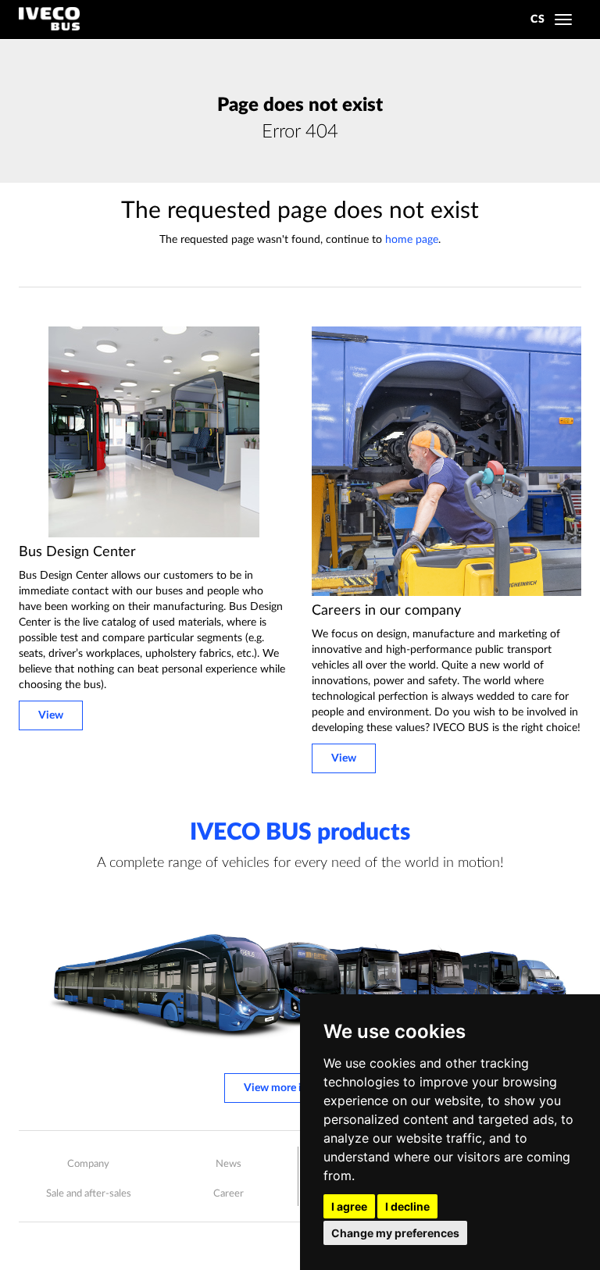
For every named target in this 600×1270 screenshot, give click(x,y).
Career (228, 1194)
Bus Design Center (77, 552)
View (50, 715)
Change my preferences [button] (395, 1233)
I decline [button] (407, 1206)
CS (537, 19)
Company (88, 1164)
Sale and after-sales (88, 1194)
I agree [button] (349, 1206)
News (228, 1164)
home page (411, 239)
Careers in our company (386, 611)
